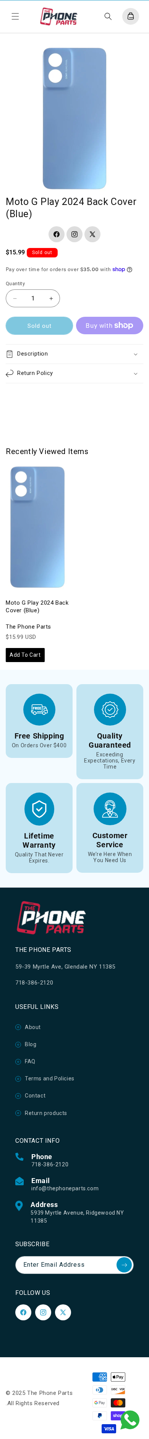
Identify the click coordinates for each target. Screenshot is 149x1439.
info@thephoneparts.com (65, 1188)
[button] (15, 16)
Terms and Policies (49, 1078)
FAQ (30, 1061)
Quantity (15, 283)
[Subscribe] (124, 1264)
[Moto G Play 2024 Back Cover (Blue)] (37, 527)
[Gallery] (74, 118)
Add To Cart (25, 655)
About (33, 1027)
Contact (35, 1096)
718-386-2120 (49, 1164)
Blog (30, 1044)
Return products (46, 1113)
